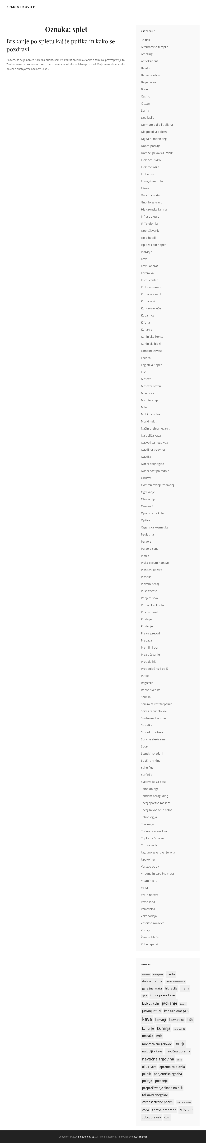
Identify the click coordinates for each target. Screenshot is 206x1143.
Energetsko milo (152, 181)
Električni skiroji (151, 160)
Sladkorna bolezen (153, 718)
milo (159, 1036)
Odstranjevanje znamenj (157, 485)
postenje (161, 1081)
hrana (185, 988)
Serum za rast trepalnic (156, 704)
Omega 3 (147, 506)
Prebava (146, 640)
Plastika (146, 577)
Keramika (147, 273)
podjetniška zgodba (168, 1074)
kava (147, 1019)
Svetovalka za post (153, 782)
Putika (145, 676)
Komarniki (148, 301)
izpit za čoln (150, 1003)
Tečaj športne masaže (155, 803)
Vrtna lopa (148, 902)
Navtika (146, 457)
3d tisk (145, 40)
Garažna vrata (150, 195)
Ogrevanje (148, 492)
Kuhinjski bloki (151, 344)
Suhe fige (147, 767)
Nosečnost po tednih (155, 471)
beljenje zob (158, 975)
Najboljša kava (151, 435)
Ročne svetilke (150, 690)
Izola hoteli (148, 238)
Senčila (146, 697)
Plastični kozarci (152, 570)
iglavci (144, 996)
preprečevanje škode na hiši (162, 1088)
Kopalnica (147, 315)
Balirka (145, 68)
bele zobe (146, 975)
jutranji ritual (151, 1011)
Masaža (146, 379)
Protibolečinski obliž (154, 669)
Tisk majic (147, 824)
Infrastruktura (150, 216)
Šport (144, 746)
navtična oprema (178, 1051)
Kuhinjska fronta (152, 337)
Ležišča (146, 358)
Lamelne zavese (151, 351)
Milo (144, 407)
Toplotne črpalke (152, 838)
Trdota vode (149, 845)
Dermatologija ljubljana (157, 125)
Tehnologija (149, 817)
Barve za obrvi (150, 75)
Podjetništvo (149, 598)
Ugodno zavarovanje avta (158, 852)
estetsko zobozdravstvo (175, 982)
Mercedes (147, 393)
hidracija (171, 988)
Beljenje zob (149, 82)
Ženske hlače (150, 937)
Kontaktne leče (151, 308)
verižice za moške (184, 1102)
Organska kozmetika (154, 527)
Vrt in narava (149, 895)
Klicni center (149, 280)
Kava (144, 259)
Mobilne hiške (150, 414)
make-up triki (179, 1029)
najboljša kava (152, 1051)
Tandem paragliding (154, 796)
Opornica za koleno (154, 513)
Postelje (146, 619)
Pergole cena (150, 548)
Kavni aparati (150, 266)
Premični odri (150, 647)
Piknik (145, 556)
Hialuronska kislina (154, 209)
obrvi (179, 1060)
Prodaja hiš (148, 662)
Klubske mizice (151, 287)
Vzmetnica (148, 909)
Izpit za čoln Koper (153, 245)
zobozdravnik (151, 1117)
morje (179, 1043)
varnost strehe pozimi (157, 1102)
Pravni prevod (150, 633)
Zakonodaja (149, 916)
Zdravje (146, 930)
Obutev (146, 478)
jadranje (169, 1003)
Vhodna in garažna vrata (157, 873)
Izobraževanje (150, 231)
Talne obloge (150, 789)
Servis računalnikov (154, 711)
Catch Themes (139, 1136)
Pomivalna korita (152, 605)
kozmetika (176, 1020)
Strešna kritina (150, 760)
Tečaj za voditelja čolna (156, 810)
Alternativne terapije (154, 47)
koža (190, 1020)
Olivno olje (148, 499)
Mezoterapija (150, 400)
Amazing (147, 54)
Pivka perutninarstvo (155, 563)
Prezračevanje (150, 654)
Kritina (145, 322)
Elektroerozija (150, 167)
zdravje (186, 1109)
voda (145, 1110)
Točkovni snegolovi (154, 831)
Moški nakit (148, 421)
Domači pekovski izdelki (157, 153)
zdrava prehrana (164, 1110)
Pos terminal (149, 612)
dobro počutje (152, 981)
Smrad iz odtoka (152, 732)
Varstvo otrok (150, 866)
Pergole (146, 541)
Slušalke (146, 725)
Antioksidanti (150, 61)
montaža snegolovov (156, 1044)
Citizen (145, 103)
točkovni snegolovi (155, 1095)
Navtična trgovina (153, 450)
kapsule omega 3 (176, 1011)
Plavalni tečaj (150, 584)
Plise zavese (149, 591)
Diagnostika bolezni (154, 132)
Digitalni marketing (154, 139)
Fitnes (145, 188)
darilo (170, 974)
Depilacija (147, 117)
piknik (146, 1074)
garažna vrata (152, 988)
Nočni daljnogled (152, 464)
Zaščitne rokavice (152, 923)
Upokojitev (148, 859)
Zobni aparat (149, 944)
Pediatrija (147, 534)
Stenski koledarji (152, 753)
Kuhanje (146, 329)
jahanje (183, 1004)
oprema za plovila (172, 1067)
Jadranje (146, 252)
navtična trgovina (158, 1059)
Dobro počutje (150, 146)
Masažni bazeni (151, 386)
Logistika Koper (151, 365)
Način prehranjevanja (155, 428)
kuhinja (163, 1028)
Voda (144, 888)
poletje (147, 1081)
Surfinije (146, 775)
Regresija (147, 683)
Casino (145, 96)
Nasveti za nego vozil (155, 442)
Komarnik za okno (153, 294)
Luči (143, 372)
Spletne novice (20, 6)
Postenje (147, 626)
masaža (147, 1036)
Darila (145, 110)
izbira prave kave (162, 995)
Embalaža (147, 174)
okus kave (149, 1067)
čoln (167, 1117)
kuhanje (148, 1028)
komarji (160, 1020)
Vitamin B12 (149, 881)
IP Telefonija (149, 223)
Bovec (145, 89)
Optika (145, 520)
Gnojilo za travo (151, 202)
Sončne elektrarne (153, 739)
